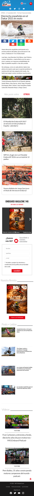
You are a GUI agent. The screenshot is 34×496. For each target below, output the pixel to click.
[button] (4, 41)
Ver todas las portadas (17, 204)
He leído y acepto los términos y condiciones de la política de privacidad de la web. (16, 264)
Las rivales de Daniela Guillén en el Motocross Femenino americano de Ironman (24, 369)
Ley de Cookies (25, 486)
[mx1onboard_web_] (17, 79)
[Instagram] (19, 9)
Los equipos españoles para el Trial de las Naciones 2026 (24, 387)
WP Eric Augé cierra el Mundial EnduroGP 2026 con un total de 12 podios (16, 157)
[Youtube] (24, 9)
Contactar (8, 486)
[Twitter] (15, 9)
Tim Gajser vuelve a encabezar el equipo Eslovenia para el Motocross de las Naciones (24, 350)
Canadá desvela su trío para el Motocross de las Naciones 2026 (24, 330)
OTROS (3, 13)
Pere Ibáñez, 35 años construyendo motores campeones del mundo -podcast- (17, 473)
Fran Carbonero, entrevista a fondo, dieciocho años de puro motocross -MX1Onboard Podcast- (17, 438)
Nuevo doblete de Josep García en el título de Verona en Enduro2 (16, 189)
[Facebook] (10, 9)
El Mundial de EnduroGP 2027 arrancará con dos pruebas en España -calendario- (15, 123)
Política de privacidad (15, 486)
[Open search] (30, 3)
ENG (24, 4)
